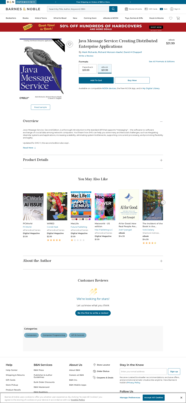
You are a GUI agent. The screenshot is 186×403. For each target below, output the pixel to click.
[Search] (113, 9)
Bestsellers (11, 18)
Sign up (174, 371)
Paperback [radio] (87, 68)
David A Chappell (133, 52)
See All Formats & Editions (162, 61)
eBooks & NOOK (110, 18)
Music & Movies (156, 18)
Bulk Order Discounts (44, 382)
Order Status (103, 371)
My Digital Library (151, 88)
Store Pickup (12, 385)
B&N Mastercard (41, 387)
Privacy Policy (133, 382)
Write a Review (86, 56)
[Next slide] (163, 202)
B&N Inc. (73, 380)
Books (25, 18)
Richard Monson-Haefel (110, 52)
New (75, 18)
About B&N (74, 370)
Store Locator (103, 365)
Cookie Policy (78, 400)
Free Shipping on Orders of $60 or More (93, 2)
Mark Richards (89, 52)
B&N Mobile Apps (77, 385)
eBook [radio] (104, 68)
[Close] (181, 397)
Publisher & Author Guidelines (43, 376)
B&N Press (39, 370)
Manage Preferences (130, 397)
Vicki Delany (148, 230)
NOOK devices (109, 88)
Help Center (11, 370)
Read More (28, 148)
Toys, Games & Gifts (134, 18)
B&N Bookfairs (41, 392)
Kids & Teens (41, 18)
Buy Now (132, 80)
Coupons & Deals (105, 377)
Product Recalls (13, 390)
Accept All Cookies (153, 397)
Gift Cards (10, 380)
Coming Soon (90, 18)
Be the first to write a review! (93, 313)
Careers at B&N (76, 375)
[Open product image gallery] (40, 70)
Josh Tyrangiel (125, 230)
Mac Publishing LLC (104, 230)
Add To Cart (96, 80)
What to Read (59, 18)
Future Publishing (79, 227)
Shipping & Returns (15, 375)
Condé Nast (52, 227)
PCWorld (27, 227)
